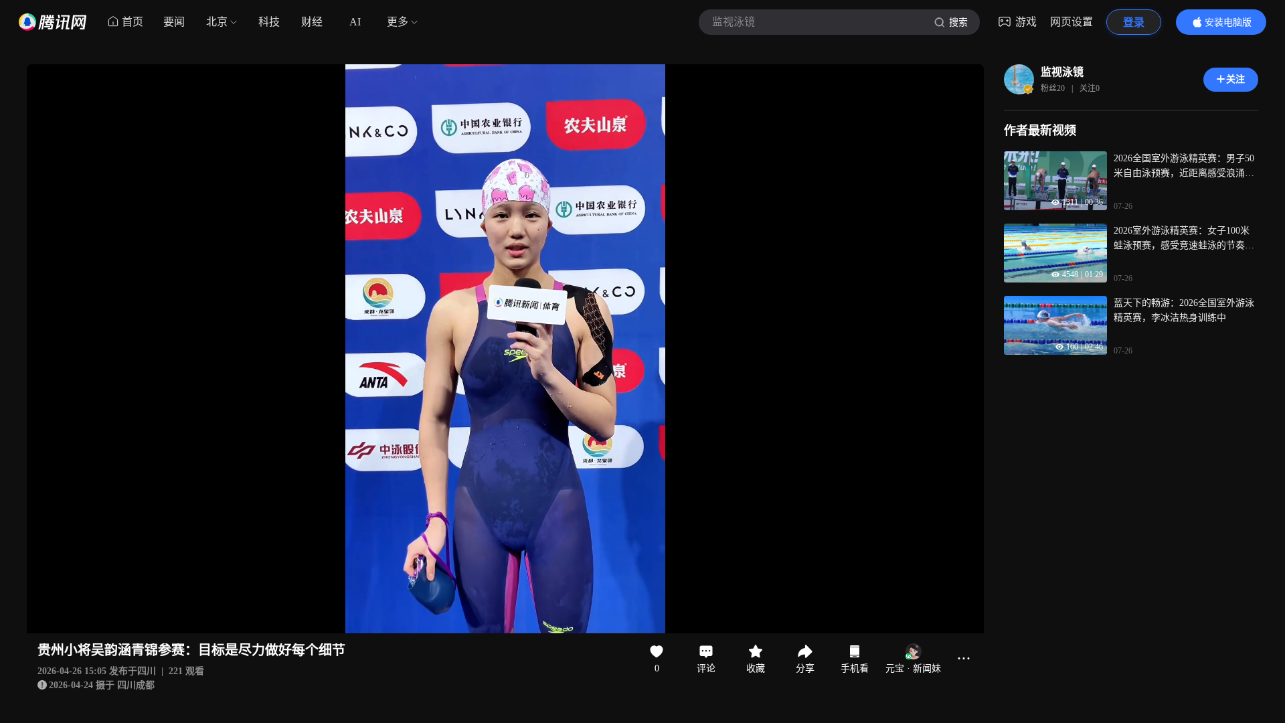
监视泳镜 (1062, 72)
